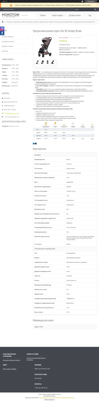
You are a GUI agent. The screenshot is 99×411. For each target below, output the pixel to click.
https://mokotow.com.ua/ (12, 113)
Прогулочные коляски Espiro (64, 22)
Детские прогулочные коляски (44, 22)
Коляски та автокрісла (14, 22)
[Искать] (95, 9)
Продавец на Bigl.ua (49, 396)
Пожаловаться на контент (46, 398)
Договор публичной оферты (11, 360)
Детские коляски (28, 22)
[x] (36, 144)
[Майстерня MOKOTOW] (10, 15)
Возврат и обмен (7, 46)
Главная (42, 15)
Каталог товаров (57, 15)
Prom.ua (58, 394)
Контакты (5, 51)
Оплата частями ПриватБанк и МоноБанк (36, 359)
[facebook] (34, 144)
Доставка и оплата (75, 15)
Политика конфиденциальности (64, 398)
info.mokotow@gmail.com (12, 117)
